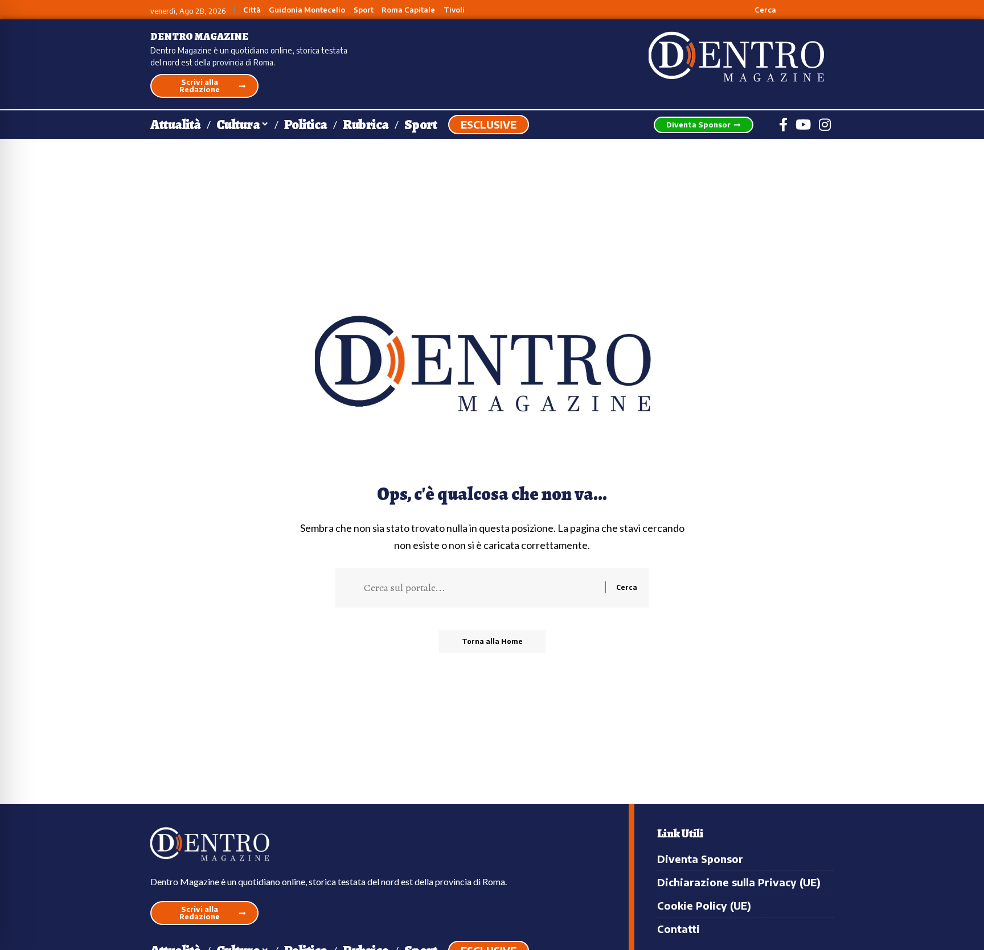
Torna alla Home (492, 641)
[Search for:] (480, 588)
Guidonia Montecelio (307, 10)
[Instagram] (825, 124)
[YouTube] (803, 124)
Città (252, 10)
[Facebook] (783, 124)
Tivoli (454, 10)
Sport (364, 10)
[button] (758, 9)
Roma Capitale (408, 10)
